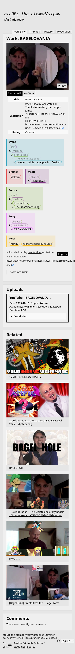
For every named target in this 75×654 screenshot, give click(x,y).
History (48, 31)
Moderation (64, 31)
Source (31, 646)
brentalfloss (35, 252)
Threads (35, 31)
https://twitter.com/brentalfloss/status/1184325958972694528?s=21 (46, 126)
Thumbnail (14, 93)
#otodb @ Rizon (33, 643)
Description (20, 316)
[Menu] (10, 644)
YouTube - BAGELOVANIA (28, 298)
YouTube (29, 93)
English (62, 254)
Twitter (18, 643)
